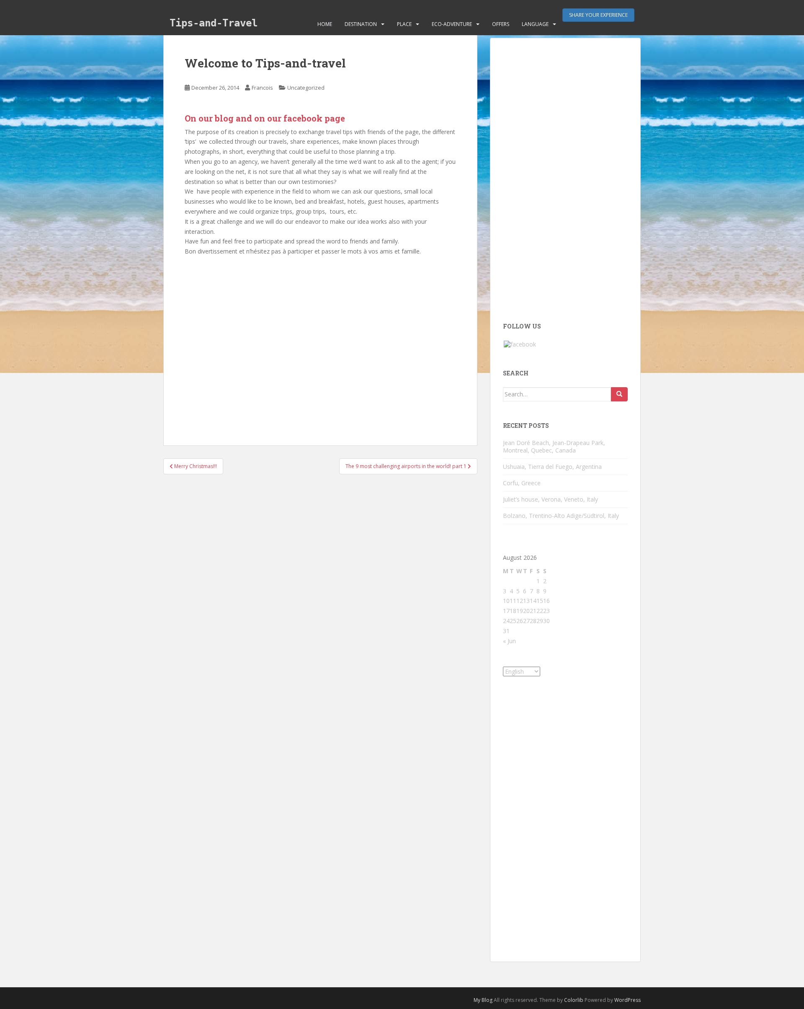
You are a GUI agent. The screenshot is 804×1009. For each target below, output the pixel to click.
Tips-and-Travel (214, 23)
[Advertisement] (320, 342)
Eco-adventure (452, 24)
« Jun (509, 641)
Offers (500, 24)
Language (535, 24)
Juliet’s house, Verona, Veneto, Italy (550, 499)
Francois (262, 87)
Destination (361, 24)
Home (324, 24)
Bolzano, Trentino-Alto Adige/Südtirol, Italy (561, 516)
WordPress (627, 1000)
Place (404, 24)
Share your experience (598, 14)
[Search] (619, 394)
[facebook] (520, 344)
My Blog (483, 1000)
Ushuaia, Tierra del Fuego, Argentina (552, 467)
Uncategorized (306, 87)
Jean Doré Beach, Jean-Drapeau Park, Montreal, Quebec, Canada (554, 446)
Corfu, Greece (522, 483)
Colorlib (573, 1000)
